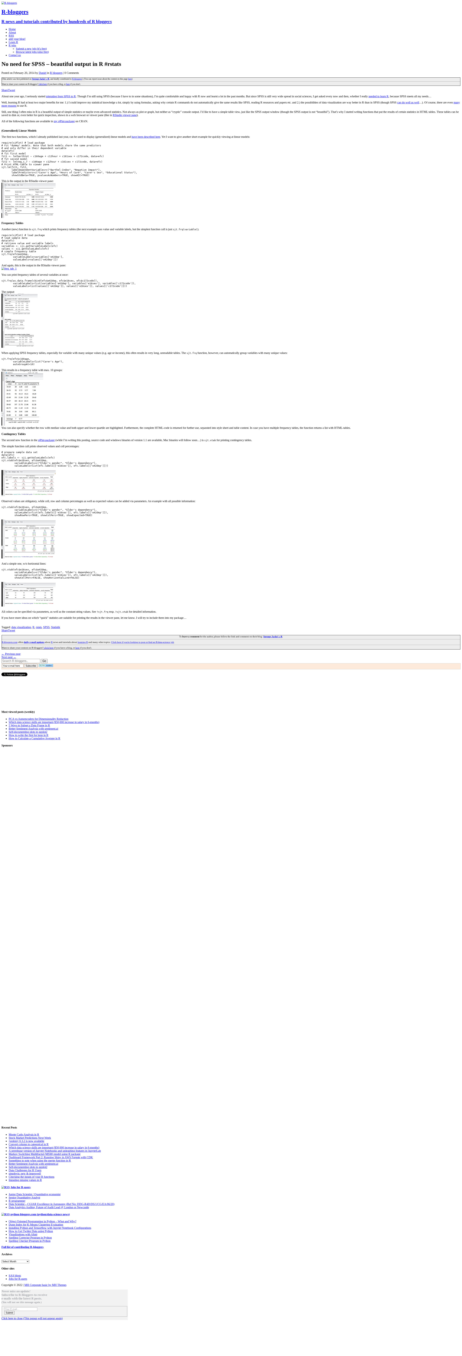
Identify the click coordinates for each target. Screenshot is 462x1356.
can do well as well (408, 102)
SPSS (46, 627)
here (130, 79)
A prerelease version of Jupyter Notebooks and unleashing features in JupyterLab (55, 1150)
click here (42, 84)
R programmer (17, 1200)
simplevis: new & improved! (25, 1173)
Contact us (15, 55)
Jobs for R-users (20, 1187)
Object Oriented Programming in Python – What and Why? (42, 1221)
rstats (39, 627)
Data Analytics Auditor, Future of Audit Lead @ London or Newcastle (49, 1207)
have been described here (146, 136)
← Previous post (10, 653)
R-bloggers (77, 79)
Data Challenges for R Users (25, 1170)
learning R (83, 642)
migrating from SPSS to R (61, 96)
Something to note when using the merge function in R (40, 1160)
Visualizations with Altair (23, 1234)
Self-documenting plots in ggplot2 (28, 731)
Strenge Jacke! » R (40, 79)
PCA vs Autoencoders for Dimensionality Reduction (38, 718)
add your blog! (17, 38)
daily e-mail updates (34, 642)
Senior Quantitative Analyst (24, 1197)
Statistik (55, 627)
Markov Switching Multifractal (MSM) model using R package (44, 1154)
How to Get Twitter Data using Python (31, 1231)
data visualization (21, 627)
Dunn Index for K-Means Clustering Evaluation (36, 1224)
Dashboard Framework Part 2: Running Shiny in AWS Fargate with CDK (51, 1157)
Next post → (8, 657)
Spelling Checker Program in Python (30, 1240)
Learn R (13, 42)
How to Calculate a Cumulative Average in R (34, 738)
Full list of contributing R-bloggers (22, 1247)
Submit (9, 1312)
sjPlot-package (46, 440)
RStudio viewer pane (125, 115)
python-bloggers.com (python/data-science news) (40, 1214)
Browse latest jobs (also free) (32, 51)
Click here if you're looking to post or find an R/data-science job (142, 642)
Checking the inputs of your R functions (31, 1176)
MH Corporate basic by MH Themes (45, 1284)
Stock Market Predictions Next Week (30, 1137)
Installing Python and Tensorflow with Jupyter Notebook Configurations (50, 1227)
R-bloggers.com (9, 642)
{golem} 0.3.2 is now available (26, 1141)
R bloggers (56, 72)
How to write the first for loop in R (28, 735)
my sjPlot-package (64, 121)
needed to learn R (379, 96)
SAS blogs (15, 1275)
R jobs (12, 45)
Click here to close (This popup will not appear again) (32, 1318)
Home (12, 29)
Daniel (42, 72)
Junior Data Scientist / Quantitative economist (34, 1194)
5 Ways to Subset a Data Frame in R (29, 725)
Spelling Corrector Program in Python (30, 1237)
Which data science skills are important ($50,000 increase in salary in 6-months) (54, 722)
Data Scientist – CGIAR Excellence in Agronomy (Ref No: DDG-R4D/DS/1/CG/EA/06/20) (61, 1204)
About (12, 32)
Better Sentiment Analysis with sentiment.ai (33, 728)
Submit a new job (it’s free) (31, 48)
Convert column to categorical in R (29, 1144)
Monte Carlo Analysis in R (24, 1134)
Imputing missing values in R (25, 1180)
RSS (11, 35)
